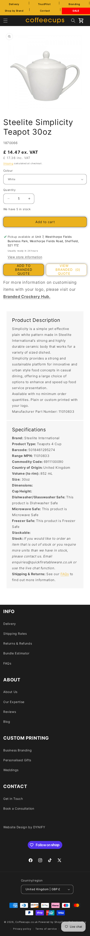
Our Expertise (13, 702)
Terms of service (46, 928)
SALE (76, 10)
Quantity (9, 190)
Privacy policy (22, 928)
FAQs (65, 574)
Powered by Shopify (51, 922)
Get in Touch (13, 798)
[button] (5, 20)
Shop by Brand (14, 10)
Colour (8, 170)
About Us (10, 692)
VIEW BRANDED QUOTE (67, 270)
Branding (74, 4)
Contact (45, 10)
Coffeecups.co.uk (26, 922)
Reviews (9, 712)
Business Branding (17, 750)
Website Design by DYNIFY (24, 827)
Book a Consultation (18, 808)
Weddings (11, 770)
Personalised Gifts (17, 760)
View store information (25, 257)
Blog (6, 721)
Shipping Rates (15, 633)
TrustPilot (44, 4)
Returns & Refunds (17, 643)
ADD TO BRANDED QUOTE (23, 270)
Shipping (8, 163)
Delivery (14, 4)
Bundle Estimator (16, 653)
